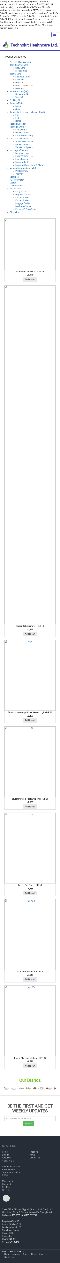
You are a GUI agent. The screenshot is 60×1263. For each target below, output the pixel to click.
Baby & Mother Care (19, 65)
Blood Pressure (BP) (19, 91)
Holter (18, 121)
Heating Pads (21, 132)
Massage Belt (21, 162)
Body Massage (22, 153)
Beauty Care (15, 74)
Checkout (6, 1184)
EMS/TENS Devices (24, 156)
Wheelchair (15, 212)
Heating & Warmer (18, 127)
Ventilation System (24, 147)
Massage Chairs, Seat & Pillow (29, 165)
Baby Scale (20, 191)
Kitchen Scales (22, 197)
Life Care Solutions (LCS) (21, 138)
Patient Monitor (22, 144)
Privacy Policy (8, 1169)
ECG (17, 115)
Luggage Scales (22, 203)
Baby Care (20, 68)
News (32, 1155)
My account (7, 1181)
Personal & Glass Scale (25, 209)
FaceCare (19, 79)
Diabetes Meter (17, 103)
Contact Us (35, 1158)
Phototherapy (21, 171)
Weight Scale (16, 188)
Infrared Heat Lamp (24, 135)
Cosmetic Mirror (22, 77)
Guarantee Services (11, 1166)
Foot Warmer (21, 130)
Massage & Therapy (19, 150)
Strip (17, 109)
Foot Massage (21, 159)
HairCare (19, 82)
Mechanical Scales (23, 206)
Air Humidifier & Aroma (20, 62)
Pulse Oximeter (17, 180)
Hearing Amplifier (18, 124)
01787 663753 (30, 1215)
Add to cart (30, 279)
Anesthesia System (24, 141)
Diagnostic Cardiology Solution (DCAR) (27, 112)
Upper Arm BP (22, 94)
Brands (5, 1155)
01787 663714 (16, 1215)
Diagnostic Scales (23, 194)
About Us (6, 1158)
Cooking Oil (15, 100)
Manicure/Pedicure (24, 85)
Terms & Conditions (11, 1172)
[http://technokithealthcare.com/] (30, 45)
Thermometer (16, 186)
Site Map (6, 1187)
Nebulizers (14, 177)
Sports (13, 183)
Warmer (19, 174)
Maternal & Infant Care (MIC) (23, 168)
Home (5, 1152)
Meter (18, 106)
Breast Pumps (22, 71)
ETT (17, 118)
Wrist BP (19, 97)
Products (34, 1152)
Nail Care (19, 88)
